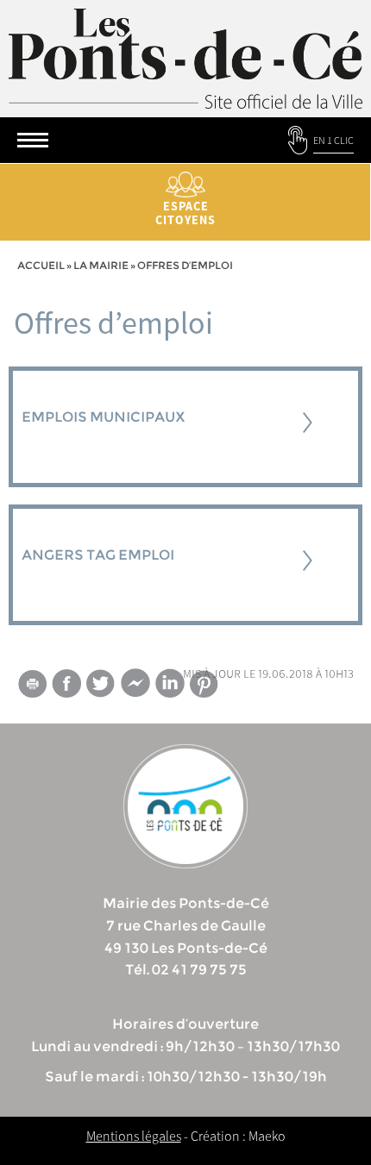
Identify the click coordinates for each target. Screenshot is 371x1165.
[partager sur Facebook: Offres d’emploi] (66, 683)
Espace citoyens (185, 213)
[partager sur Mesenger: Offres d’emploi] (135, 686)
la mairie (101, 265)
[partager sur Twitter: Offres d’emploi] (101, 683)
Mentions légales (133, 1135)
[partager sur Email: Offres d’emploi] (32, 686)
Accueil (41, 265)
